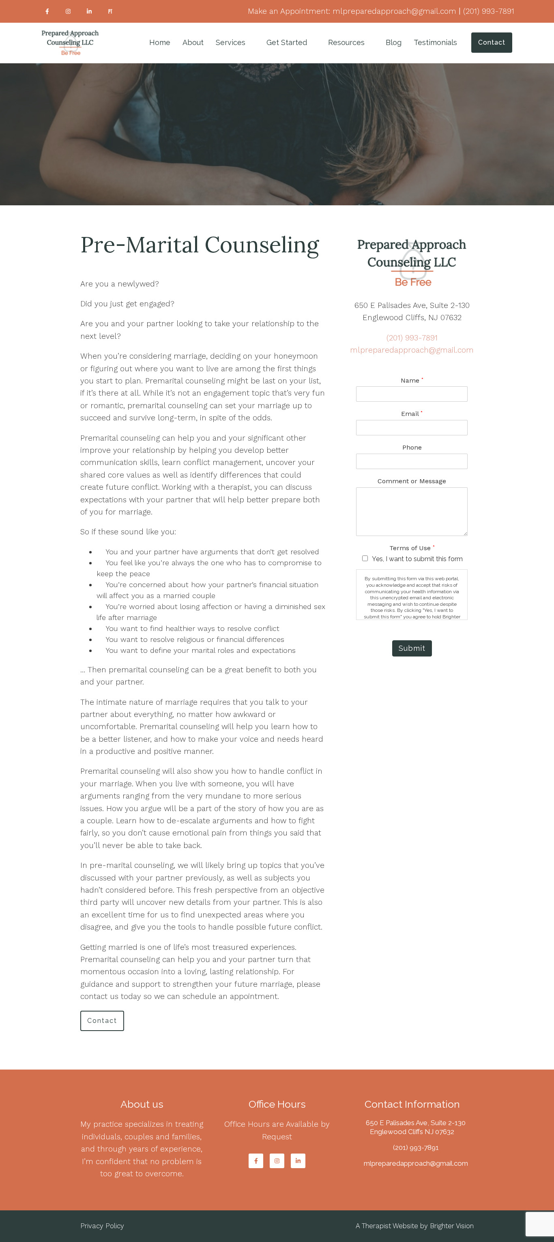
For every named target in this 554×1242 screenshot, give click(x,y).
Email (412, 414)
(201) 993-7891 (412, 337)
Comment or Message (412, 481)
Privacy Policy (102, 1226)
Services (230, 42)
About (193, 42)
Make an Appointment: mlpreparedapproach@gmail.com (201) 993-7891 (381, 11)
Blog (394, 42)
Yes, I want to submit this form (417, 559)
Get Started (286, 42)
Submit (412, 648)
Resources (346, 42)
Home (159, 42)
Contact (491, 42)
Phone (412, 447)
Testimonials (435, 42)
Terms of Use (412, 548)
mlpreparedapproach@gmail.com (412, 350)
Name (412, 380)
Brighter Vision (452, 1226)
